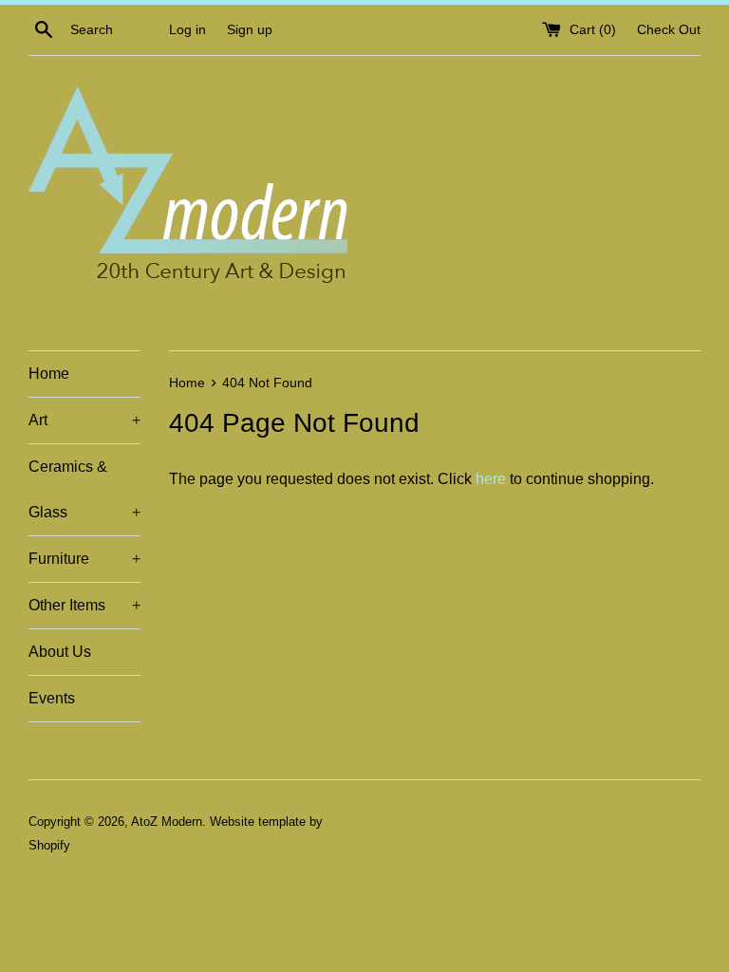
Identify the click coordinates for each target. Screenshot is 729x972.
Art (84, 420)
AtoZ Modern (166, 821)
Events (51, 698)
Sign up (249, 29)
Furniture (84, 559)
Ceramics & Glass (84, 489)
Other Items (84, 605)
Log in (187, 29)
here (491, 479)
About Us (59, 652)
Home (48, 373)
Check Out (669, 29)
